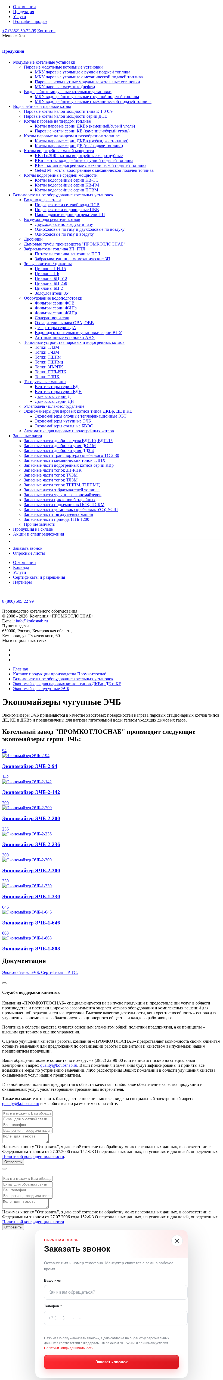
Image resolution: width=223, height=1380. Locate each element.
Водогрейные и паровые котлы (42, 106)
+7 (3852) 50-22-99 (19, 30)
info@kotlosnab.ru (32, 621)
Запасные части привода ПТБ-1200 (56, 519)
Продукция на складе (33, 529)
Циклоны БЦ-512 (51, 278)
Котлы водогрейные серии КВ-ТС (66, 180)
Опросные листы (29, 553)
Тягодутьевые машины (45, 381)
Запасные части (27, 435)
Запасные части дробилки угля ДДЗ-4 (59, 450)
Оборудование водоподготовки (53, 298)
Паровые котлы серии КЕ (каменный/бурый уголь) (82, 131)
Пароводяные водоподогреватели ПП (70, 214)
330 (5, 881)
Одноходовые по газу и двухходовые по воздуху (80, 229)
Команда (21, 567)
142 (5, 777)
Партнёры (22, 582)
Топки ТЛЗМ (47, 347)
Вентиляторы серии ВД (57, 386)
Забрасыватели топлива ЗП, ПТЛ (54, 249)
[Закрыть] (177, 1240)
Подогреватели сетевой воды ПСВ (67, 204)
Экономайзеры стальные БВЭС (64, 426)
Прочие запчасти (39, 524)
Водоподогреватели (42, 199)
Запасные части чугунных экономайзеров (62, 494)
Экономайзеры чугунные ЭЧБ (63, 421)
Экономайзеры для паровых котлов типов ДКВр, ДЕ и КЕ (78, 411)
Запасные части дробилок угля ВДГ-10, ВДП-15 (68, 440)
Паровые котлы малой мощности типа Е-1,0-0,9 (68, 111)
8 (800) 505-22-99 (18, 601)
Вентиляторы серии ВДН (58, 391)
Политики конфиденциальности (69, 1348)
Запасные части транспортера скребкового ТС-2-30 (71, 455)
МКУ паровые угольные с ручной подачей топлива (82, 72)
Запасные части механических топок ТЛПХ (65, 460)
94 (4, 750)
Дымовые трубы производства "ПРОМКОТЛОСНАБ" (74, 244)
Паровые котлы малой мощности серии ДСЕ (65, 116)
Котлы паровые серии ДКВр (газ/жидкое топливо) (81, 140)
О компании (24, 6)
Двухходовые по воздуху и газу (64, 224)
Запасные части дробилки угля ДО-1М (60, 445)
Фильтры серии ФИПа (56, 308)
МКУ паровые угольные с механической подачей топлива (89, 77)
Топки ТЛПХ (47, 376)
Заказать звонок (27, 548)
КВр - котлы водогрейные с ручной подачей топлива (84, 160)
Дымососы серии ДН (54, 401)
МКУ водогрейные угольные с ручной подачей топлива (87, 96)
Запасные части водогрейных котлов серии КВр (69, 465)
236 (5, 829)
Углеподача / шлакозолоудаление (54, 406)
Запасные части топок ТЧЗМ (51, 475)
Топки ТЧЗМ (47, 352)
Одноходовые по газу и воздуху (64, 234)
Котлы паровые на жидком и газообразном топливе (72, 136)
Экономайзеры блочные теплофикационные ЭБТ (80, 416)
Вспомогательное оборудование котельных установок (63, 195)
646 (5, 907)
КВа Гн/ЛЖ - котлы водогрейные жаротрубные (79, 155)
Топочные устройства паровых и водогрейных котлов (74, 342)
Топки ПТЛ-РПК (50, 372)
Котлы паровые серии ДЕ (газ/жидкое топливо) (79, 145)
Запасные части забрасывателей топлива (62, 489)
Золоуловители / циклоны (48, 263)
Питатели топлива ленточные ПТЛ (67, 254)
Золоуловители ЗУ (52, 293)
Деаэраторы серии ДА (55, 327)
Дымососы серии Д (53, 396)
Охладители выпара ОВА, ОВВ (64, 322)
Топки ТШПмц (49, 362)
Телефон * (53, 1306)
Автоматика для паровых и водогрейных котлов (69, 431)
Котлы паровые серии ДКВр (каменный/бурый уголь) (85, 126)
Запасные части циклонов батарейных (59, 499)
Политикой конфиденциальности (33, 1156)
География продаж (30, 21)
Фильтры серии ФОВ (55, 303)
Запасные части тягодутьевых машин (58, 514)
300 (5, 855)
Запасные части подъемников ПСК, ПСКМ (64, 504)
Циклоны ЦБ (47, 273)
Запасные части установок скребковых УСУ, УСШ (71, 509)
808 (5, 933)
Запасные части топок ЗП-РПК (53, 470)
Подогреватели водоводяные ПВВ (67, 209)
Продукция (23, 11)
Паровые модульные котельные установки (63, 67)
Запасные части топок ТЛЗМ (51, 480)
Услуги (19, 16)
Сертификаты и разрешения (39, 577)
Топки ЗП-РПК (49, 367)
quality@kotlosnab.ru (58, 1065)
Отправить (13, 1162)
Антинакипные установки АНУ (65, 337)
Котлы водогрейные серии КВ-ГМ (67, 185)
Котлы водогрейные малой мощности (59, 150)
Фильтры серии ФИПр (56, 313)
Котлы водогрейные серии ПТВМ (66, 190)
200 (5, 802)
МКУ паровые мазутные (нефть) (65, 86)
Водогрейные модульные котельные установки (68, 91)
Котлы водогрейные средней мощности (61, 175)
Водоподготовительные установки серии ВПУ (78, 332)
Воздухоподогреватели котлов (52, 219)
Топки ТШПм (48, 357)
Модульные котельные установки (44, 62)
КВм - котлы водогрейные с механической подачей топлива (90, 165)
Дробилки (33, 239)
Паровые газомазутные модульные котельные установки (87, 81)
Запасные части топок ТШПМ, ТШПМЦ (62, 485)
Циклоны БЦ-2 (49, 288)
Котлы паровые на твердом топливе (57, 121)
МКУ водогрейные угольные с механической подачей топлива (93, 101)
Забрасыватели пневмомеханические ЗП (72, 258)
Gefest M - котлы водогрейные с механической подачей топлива (94, 170)
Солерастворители (52, 317)
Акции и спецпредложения (38, 534)
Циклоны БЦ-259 (51, 283)
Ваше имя (52, 1280)
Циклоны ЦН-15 (50, 268)
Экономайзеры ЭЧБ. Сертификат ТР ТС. (40, 972)
